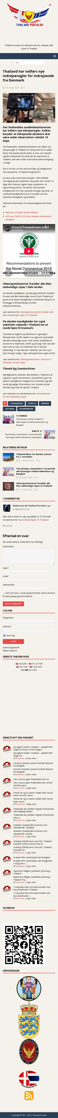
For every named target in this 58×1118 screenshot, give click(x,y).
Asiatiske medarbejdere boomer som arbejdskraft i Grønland (30, 826)
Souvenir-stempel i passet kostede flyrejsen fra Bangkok (33, 764)
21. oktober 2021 (26, 460)
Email (5, 576)
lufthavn (9, 409)
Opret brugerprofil (11, 647)
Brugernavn (8, 617)
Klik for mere (29, 670)
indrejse (45, 403)
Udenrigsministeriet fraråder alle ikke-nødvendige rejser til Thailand (34, 484)
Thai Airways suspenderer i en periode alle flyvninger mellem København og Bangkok (35, 471)
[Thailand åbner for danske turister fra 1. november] (8, 457)
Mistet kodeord (10, 650)
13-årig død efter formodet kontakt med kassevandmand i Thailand (31, 888)
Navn (5, 568)
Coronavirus (16, 403)
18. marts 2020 (26, 477)
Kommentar (8, 546)
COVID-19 (32, 403)
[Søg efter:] (29, 62)
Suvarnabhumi (26, 409)
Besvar (8, 526)
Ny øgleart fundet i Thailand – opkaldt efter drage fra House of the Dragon (33, 748)
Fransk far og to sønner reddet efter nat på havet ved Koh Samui (33, 794)
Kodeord (7, 626)
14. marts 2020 (12, 87)
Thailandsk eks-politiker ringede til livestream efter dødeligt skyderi (33, 810)
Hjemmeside (8, 584)
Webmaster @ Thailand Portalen (29, 505)
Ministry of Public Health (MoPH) (22, 212)
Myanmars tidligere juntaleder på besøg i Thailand (32, 872)
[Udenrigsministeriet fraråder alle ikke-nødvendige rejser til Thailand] (8, 486)
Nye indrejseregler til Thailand (34, 519)
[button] (54, 56)
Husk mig (10, 635)
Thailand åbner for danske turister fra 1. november (34, 455)
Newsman (20, 758)
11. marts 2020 (26, 489)
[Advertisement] (30, 39)
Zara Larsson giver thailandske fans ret (31, 779)
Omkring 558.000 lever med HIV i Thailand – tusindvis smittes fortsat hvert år (33, 842)
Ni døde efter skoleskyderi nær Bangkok (31, 857)
